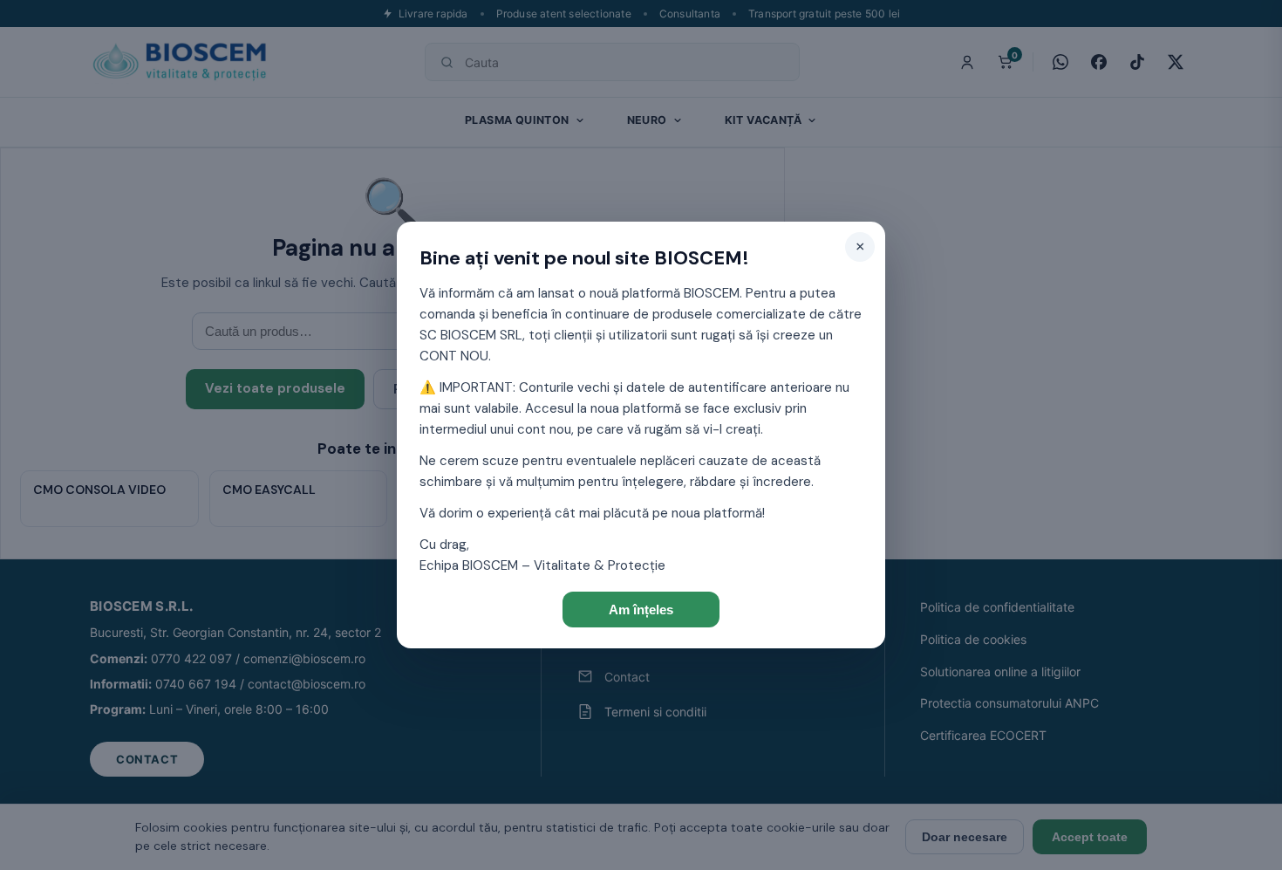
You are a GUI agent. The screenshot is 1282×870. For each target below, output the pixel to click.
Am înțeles (641, 609)
